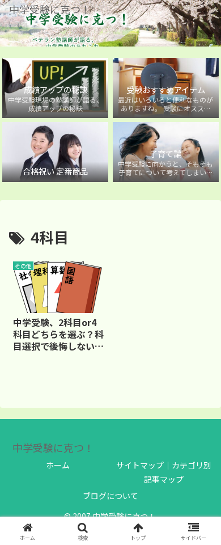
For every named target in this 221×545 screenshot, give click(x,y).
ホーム (58, 465)
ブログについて (110, 495)
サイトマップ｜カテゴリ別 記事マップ (163, 472)
